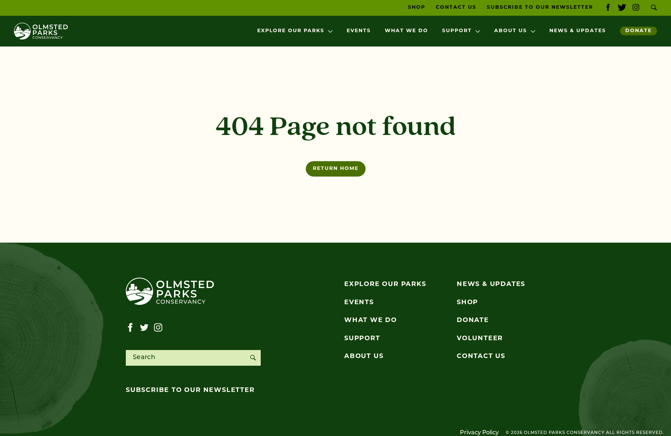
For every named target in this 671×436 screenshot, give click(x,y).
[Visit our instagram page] (636, 7)
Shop (416, 7)
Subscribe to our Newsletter (540, 7)
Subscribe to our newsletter (190, 390)
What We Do (406, 31)
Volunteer (480, 339)
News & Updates (577, 31)
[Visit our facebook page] (608, 7)
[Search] (253, 358)
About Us (510, 31)
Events (359, 31)
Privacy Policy (479, 433)
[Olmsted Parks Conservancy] (41, 31)
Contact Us (456, 7)
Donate (638, 31)
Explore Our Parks (290, 31)
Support (457, 31)
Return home (336, 168)
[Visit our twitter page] (622, 7)
